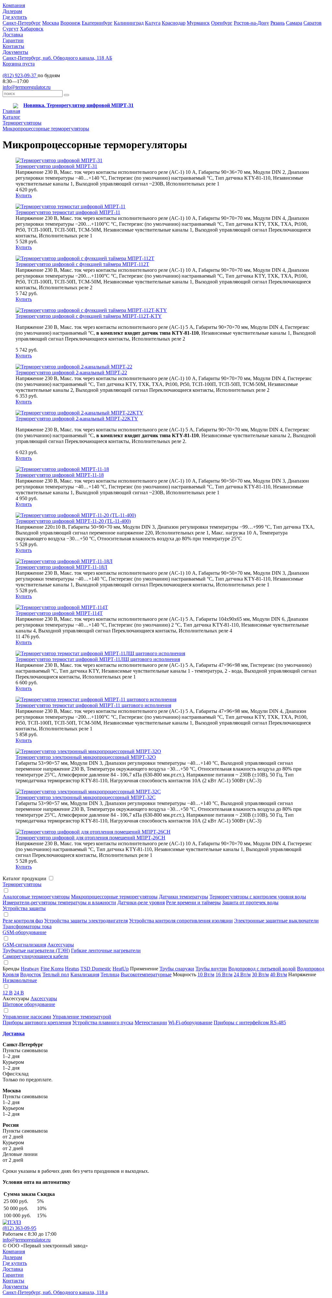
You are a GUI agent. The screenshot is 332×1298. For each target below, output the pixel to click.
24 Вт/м (242, 974)
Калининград (129, 23)
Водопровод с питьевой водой (262, 968)
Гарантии (13, 40)
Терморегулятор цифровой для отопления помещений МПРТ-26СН (90, 837)
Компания (14, 5)
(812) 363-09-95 (19, 1228)
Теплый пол (55, 974)
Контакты (13, 46)
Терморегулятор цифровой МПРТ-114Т (59, 613)
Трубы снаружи (177, 968)
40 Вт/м (278, 974)
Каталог (11, 117)
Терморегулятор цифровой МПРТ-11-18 (60, 475)
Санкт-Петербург (22, 23)
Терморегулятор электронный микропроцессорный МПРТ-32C (86, 797)
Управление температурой (82, 1016)
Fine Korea (52, 968)
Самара (294, 23)
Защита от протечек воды (250, 902)
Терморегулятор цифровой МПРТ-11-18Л (61, 567)
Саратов (312, 23)
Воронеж (70, 23)
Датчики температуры (183, 896)
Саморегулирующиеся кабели (35, 956)
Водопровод (310, 968)
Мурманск (198, 23)
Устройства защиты (24, 908)
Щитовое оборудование (29, 1004)
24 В (19, 992)
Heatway (30, 968)
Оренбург (221, 23)
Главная (11, 111)
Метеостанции (151, 1022)
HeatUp (121, 968)
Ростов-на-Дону (251, 23)
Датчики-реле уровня (141, 902)
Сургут (10, 28)
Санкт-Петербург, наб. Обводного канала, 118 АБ (57, 58)
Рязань (277, 23)
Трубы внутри (211, 968)
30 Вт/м (260, 974)
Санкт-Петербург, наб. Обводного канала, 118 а (55, 1292)
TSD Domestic (95, 968)
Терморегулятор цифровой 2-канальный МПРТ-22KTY (77, 418)
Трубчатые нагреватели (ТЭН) (36, 950)
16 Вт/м (224, 974)
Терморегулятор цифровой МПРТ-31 (56, 166)
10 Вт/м (205, 974)
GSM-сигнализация (24, 944)
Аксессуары (60, 944)
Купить (24, 195)
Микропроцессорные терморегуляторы (46, 128)
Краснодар (173, 23)
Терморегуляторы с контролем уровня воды (257, 896)
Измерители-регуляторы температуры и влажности (59, 902)
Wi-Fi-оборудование (190, 1022)
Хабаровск (31, 28)
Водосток (30, 974)
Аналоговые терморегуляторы (36, 896)
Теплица (110, 974)
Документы (15, 52)
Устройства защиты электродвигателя (86, 920)
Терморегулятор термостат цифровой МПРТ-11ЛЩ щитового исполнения (98, 659)
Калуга (152, 23)
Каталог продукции (24, 878)
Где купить (15, 17)
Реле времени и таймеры (193, 902)
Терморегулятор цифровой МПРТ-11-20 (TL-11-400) (73, 521)
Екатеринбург (97, 23)
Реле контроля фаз (23, 920)
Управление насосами (27, 1016)
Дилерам (12, 11)
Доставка (13, 34)
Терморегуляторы (22, 123)
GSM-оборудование (24, 932)
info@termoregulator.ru (27, 87)
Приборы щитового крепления (37, 1022)
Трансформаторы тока (27, 926)
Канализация (84, 974)
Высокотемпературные (146, 974)
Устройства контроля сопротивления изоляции (181, 920)
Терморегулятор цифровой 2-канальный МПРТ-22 (71, 372)
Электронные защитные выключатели (276, 920)
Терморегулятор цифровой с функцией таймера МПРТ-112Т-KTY (89, 316)
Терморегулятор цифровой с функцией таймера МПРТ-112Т (82, 264)
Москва (50, 23)
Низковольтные (20, 980)
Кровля (11, 974)
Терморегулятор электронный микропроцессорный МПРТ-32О (86, 757)
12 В (8, 992)
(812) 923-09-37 (20, 75)
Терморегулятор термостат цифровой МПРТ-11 (68, 212)
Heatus (72, 968)
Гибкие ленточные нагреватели (106, 950)
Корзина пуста (19, 63)
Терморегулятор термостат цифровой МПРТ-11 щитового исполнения (93, 705)
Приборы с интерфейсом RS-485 (250, 1022)
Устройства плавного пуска (102, 1022)
